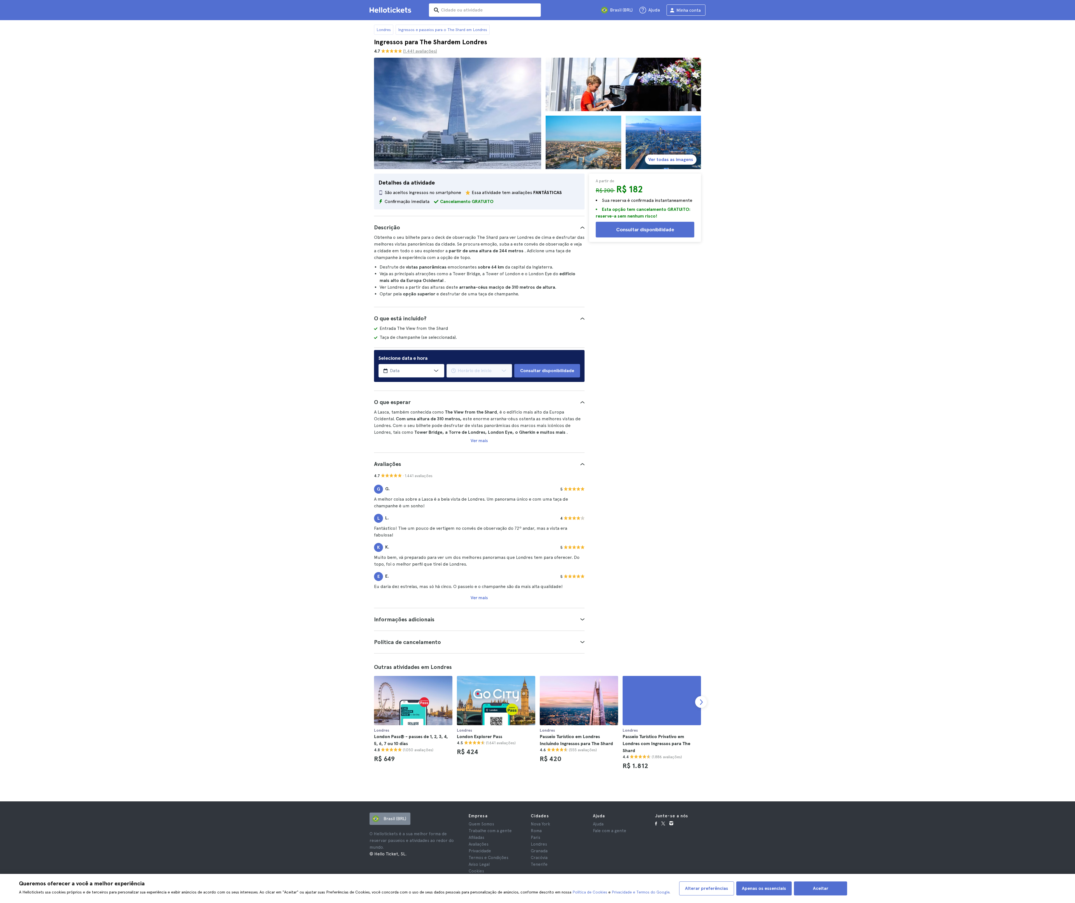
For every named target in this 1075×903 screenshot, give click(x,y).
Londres (384, 29)
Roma (536, 830)
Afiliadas (476, 837)
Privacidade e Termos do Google (640, 892)
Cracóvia (539, 857)
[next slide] (701, 702)
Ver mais (479, 440)
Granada (539, 850)
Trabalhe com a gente (490, 830)
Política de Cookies (589, 892)
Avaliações (479, 844)
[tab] (479, 227)
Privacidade (480, 850)
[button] (479, 227)
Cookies (476, 871)
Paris (535, 837)
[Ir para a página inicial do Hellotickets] (391, 10)
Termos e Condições (488, 857)
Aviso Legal (479, 864)
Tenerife (539, 864)
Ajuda (598, 824)
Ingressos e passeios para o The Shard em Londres (442, 29)
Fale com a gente (609, 830)
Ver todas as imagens (670, 159)
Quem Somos (481, 824)
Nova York (540, 824)
